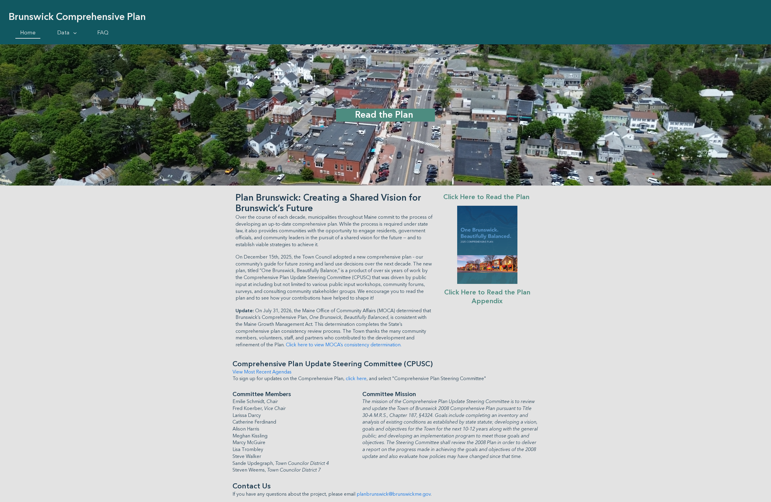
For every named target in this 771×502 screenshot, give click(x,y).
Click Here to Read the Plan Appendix (488, 297)
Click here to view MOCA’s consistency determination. (343, 345)
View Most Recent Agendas (262, 372)
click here (356, 378)
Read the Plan (385, 115)
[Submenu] (75, 33)
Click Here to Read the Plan (487, 197)
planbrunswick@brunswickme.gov (394, 494)
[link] (27, 33)
